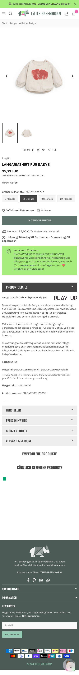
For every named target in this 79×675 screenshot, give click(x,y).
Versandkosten (22, 175)
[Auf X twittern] (38, 150)
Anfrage (46, 210)
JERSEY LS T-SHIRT (11, 400)
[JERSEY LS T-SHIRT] (9, 133)
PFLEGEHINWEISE (16, 420)
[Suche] (10, 13)
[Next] (72, 76)
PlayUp (6, 158)
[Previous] (7, 76)
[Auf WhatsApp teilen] (49, 150)
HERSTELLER (13, 410)
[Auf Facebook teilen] (32, 150)
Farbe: (10, 182)
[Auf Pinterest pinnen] (43, 150)
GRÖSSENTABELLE (16, 430)
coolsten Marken (55, 565)
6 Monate (10, 198)
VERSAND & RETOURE (18, 441)
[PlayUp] (65, 298)
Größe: (23, 192)
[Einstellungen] (66, 13)
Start (4, 23)
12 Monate (28, 198)
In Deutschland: (41, 3)
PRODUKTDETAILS (16, 287)
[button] (73, 13)
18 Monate (47, 198)
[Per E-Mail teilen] (54, 150)
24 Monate (66, 198)
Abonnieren (12, 634)
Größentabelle (36, 191)
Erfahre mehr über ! (39, 572)
